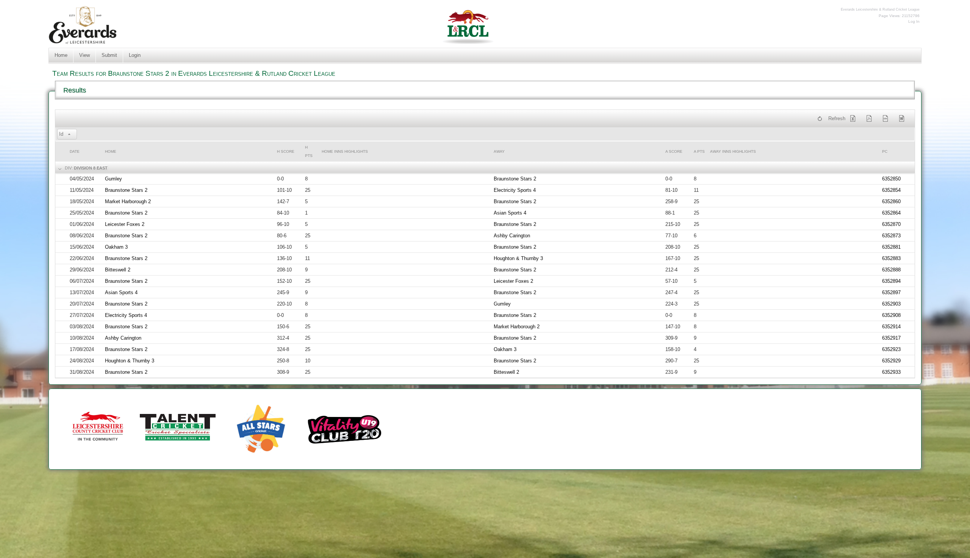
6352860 (891, 201)
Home (61, 55)
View (84, 55)
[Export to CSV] (887, 118)
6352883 (891, 258)
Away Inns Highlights (733, 151)
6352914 (891, 326)
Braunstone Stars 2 (515, 179)
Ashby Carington (512, 235)
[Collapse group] (59, 168)
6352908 (891, 315)
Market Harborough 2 (128, 201)
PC (884, 151)
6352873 (891, 235)
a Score (673, 151)
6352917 (891, 338)
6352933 (891, 372)
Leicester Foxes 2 (124, 224)
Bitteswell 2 (117, 270)
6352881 (891, 247)
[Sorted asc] (69, 134)
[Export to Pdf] (871, 118)
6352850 (891, 179)
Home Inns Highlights (345, 151)
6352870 (891, 224)
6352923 (891, 349)
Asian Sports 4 (510, 213)
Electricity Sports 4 (515, 190)
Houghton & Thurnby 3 (518, 258)
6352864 (891, 213)
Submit (109, 55)
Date (75, 151)
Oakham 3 (116, 247)
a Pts (699, 151)
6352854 (891, 190)
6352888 (891, 270)
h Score (285, 151)
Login (135, 55)
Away (499, 151)
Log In (914, 21)
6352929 (891, 361)
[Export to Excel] (854, 118)
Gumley (113, 179)
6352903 (891, 304)
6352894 (891, 281)
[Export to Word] (903, 118)
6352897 (891, 292)
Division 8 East (91, 168)
